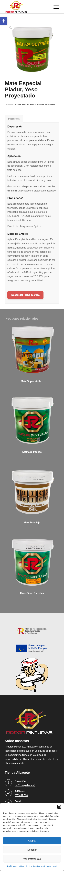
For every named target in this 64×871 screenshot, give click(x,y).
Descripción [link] (14, 119)
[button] (59, 807)
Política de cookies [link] (15, 866)
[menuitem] (54, 6)
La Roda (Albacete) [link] (25, 785)
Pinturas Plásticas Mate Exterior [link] (42, 104)
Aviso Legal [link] (51, 866)
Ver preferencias (32, 858)
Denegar (32, 849)
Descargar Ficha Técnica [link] (25, 294)
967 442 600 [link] (21, 795)
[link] (3, 21)
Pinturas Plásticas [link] (22, 104)
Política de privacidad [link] (35, 866)
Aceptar (32, 840)
